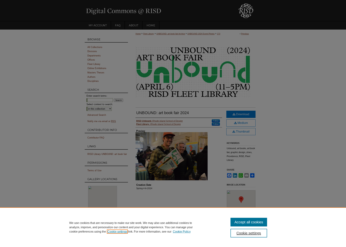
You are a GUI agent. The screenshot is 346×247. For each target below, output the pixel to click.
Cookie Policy (182, 231)
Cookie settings (117, 231)
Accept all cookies (248, 222)
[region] (173, 227)
